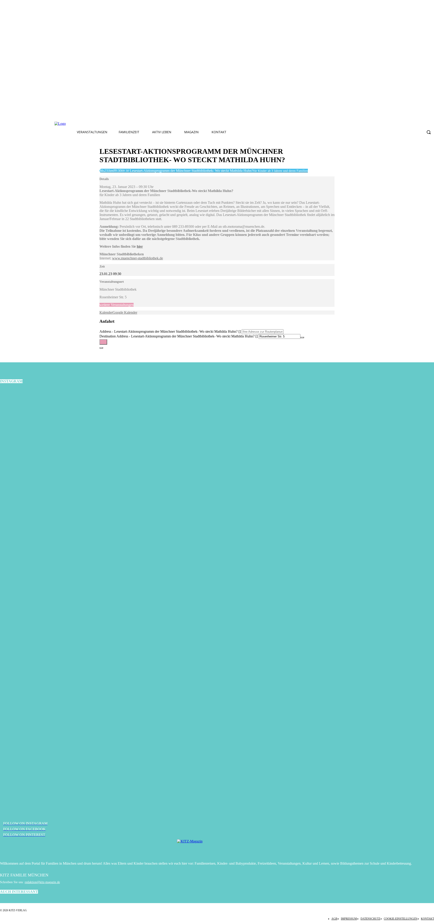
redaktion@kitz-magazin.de (42, 882)
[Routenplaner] (103, 342)
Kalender (106, 312)
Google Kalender (125, 312)
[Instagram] (145, 123)
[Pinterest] (156, 123)
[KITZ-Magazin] (217, 848)
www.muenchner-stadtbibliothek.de (137, 258)
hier (140, 246)
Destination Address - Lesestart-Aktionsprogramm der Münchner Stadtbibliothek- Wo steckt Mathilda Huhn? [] (178, 336)
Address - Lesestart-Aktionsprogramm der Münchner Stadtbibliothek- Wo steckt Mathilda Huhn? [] (170, 331)
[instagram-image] (72, 460)
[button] (428, 132)
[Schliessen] (101, 348)
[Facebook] (135, 123)
